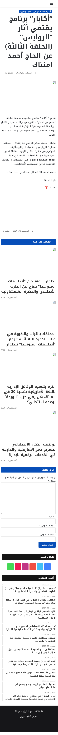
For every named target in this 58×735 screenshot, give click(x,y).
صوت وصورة (25, 11)
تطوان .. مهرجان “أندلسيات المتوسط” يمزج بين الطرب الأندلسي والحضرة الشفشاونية (28, 286)
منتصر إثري (8, 73)
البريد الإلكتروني (47, 526)
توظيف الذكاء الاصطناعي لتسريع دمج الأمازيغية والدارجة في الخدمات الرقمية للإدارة (29, 449)
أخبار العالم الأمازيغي (42, 11)
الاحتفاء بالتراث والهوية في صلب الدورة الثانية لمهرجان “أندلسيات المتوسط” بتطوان (31, 339)
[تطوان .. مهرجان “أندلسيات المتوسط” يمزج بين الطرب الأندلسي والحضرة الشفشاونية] (28, 263)
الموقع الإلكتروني (48, 535)
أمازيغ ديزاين (25, 716)
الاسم (52, 517)
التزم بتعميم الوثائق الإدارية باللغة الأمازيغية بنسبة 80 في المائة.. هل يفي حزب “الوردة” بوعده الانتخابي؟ (30, 394)
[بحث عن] (6, 4)
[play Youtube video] (28, 201)
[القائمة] (51, 4)
